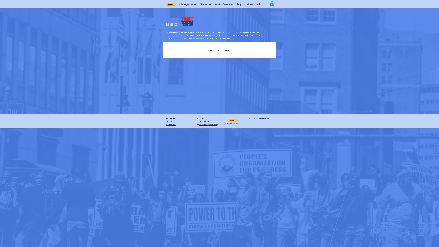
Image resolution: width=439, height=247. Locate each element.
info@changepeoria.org (208, 125)
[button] (188, 4)
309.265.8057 (205, 122)
